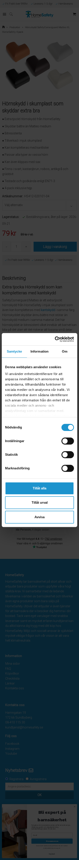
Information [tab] (39, 351)
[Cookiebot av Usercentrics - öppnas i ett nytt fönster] (56, 339)
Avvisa (39, 517)
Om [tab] (64, 351)
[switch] (67, 441)
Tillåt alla (39, 488)
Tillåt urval (40, 502)
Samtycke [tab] (14, 351)
